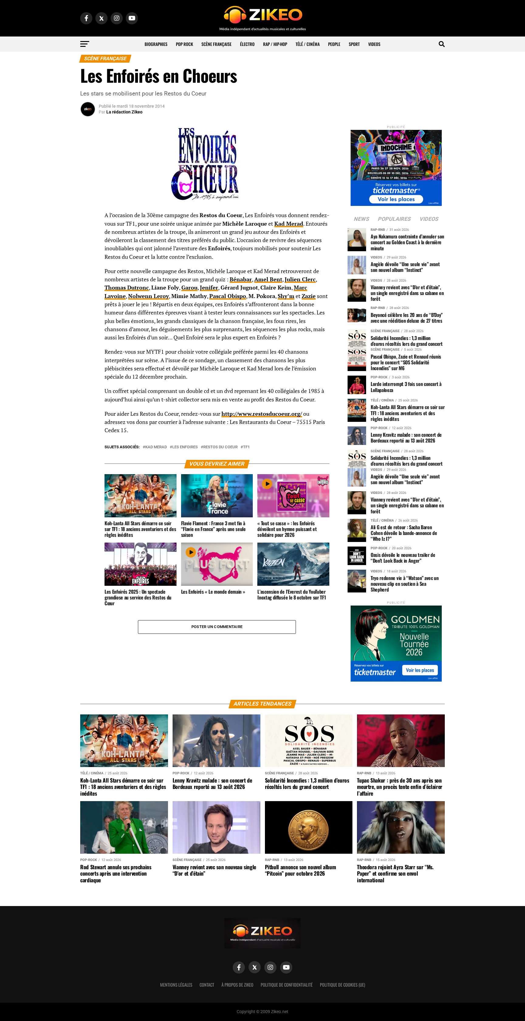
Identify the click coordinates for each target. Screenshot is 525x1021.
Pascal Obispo (227, 296)
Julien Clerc (300, 279)
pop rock (184, 44)
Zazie (309, 296)
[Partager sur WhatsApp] (88, 232)
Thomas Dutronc (127, 287)
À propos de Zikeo (237, 984)
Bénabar (241, 279)
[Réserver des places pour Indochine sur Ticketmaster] (396, 166)
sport (354, 44)
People (334, 44)
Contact (207, 984)
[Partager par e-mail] (88, 261)
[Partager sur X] (88, 246)
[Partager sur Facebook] (88, 217)
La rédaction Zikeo (124, 111)
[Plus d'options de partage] (88, 275)
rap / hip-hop (275, 44)
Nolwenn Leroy (148, 296)
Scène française (216, 44)
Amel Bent (268, 279)
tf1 (246, 447)
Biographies (156, 44)
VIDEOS (374, 44)
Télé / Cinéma (308, 44)
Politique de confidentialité (287, 984)
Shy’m (286, 296)
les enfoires (185, 447)
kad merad (156, 447)
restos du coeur (220, 447)
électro (247, 44)
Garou (189, 287)
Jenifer (209, 287)
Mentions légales (176, 984)
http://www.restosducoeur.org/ (261, 413)
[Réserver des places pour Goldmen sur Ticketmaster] (396, 642)
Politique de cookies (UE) (342, 984)
